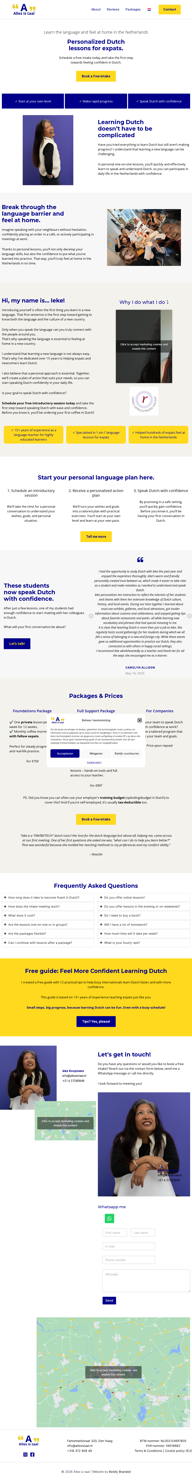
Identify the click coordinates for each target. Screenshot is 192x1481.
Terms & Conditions (148, 1451)
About (96, 9)
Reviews (113, 9)
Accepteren (65, 753)
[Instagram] (25, 1454)
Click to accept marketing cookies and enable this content (144, 346)
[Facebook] (32, 1454)
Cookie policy (94, 762)
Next (189, 616)
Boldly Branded (120, 1472)
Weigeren (96, 753)
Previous (91, 616)
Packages (133, 9)
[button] (140, 720)
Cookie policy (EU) (178, 1451)
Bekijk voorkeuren (127, 753)
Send (109, 1300)
